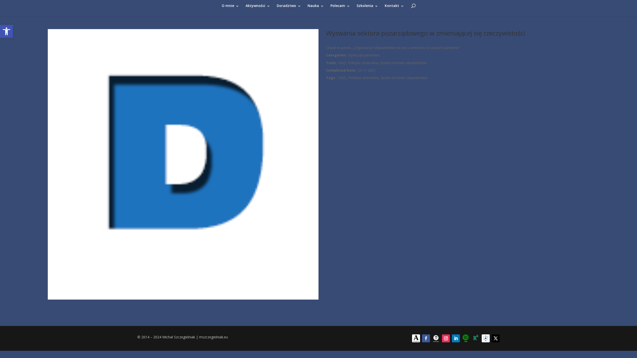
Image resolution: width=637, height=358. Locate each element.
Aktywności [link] (255, 5)
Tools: (331, 62)
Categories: (336, 55)
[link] (6, 31)
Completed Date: (341, 70)
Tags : (331, 77)
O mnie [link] (228, 5)
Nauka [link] (313, 5)
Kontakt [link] (392, 5)
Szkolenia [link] (365, 5)
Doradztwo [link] (286, 5)
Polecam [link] (337, 5)
